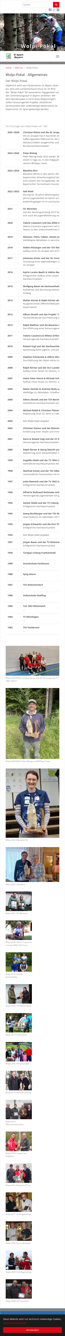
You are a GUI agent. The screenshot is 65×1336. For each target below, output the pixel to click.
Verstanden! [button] (32, 1329)
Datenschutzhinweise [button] (14, 1322)
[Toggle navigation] (57, 56)
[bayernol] (16, 54)
